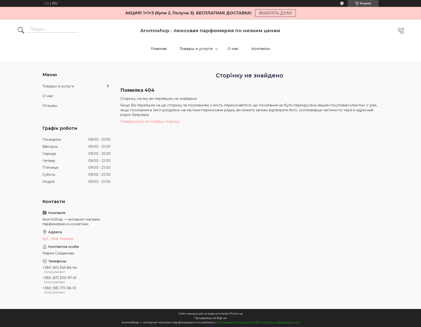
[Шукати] (21, 30)
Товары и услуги (196, 48)
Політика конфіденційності (279, 322)
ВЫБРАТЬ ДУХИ (275, 13)
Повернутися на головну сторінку (150, 121)
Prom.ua (236, 313)
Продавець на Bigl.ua (210, 318)
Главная (159, 48)
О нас (233, 48)
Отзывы (49, 105)
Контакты (260, 48)
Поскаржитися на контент (236, 322)
